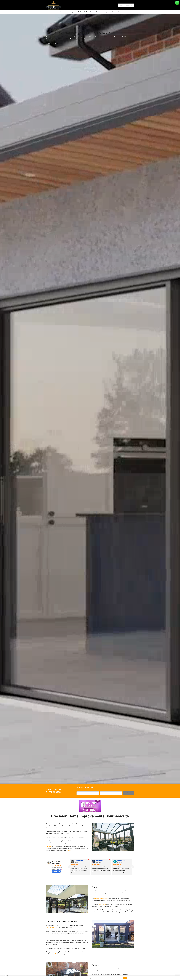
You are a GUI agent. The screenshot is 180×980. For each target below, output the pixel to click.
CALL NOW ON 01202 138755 (53, 790)
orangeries (111, 969)
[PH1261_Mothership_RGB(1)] (53, 5)
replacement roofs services (101, 898)
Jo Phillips (99, 860)
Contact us (49, 846)
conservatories (50, 927)
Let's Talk (128, 793)
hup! (69, 935)
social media (69, 850)
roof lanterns (102, 904)
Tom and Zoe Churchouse (81, 860)
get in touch (53, 954)
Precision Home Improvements (56, 862)
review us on (55, 871)
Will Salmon (120, 860)
